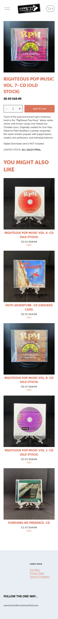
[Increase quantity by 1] (19, 108)
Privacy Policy (37, 573)
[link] (29, 46)
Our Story (35, 569)
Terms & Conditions (40, 576)
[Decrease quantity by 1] (6, 108)
